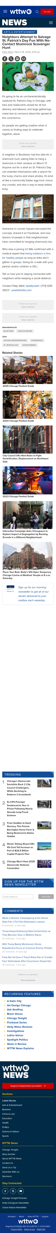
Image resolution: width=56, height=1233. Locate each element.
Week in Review (16, 1044)
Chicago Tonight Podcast (14, 1198)
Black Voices (15, 1014)
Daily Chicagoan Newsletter (15, 1202)
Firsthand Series (17, 1022)
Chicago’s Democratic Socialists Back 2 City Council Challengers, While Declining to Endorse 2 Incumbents (19, 787)
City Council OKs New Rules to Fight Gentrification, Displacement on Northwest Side (25, 459)
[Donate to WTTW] (28, 1221)
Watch (21, 1216)
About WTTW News (12, 1158)
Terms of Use (29, 1229)
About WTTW (32, 1216)
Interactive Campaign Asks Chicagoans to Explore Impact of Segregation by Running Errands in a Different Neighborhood (25, 534)
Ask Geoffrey (15, 1009)
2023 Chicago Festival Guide (18, 496)
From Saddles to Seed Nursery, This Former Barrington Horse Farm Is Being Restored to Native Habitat (20, 829)
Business (6, 1109)
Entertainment (29, 345)
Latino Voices (15, 1035)
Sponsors (7, 1176)
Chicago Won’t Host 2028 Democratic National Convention (21, 865)
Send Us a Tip (9, 1167)
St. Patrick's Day (11, 345)
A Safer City (14, 1001)
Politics (5, 1127)
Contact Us (7, 1163)
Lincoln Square (25, 331)
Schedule (12, 1216)
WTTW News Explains (21, 1048)
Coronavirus (37, 340)
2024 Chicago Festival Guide (18, 420)
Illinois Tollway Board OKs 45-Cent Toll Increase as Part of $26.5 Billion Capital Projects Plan (21, 849)
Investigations (15, 1031)
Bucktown (8, 331)
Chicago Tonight (17, 1018)
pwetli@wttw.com (21, 290)
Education (7, 1118)
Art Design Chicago (19, 1005)
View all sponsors (28, 146)
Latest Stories (9, 1100)
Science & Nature (10, 1131)
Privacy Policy (16, 1229)
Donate (47, 11)
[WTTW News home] (14, 22)
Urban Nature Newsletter (14, 1207)
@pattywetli (32, 286)
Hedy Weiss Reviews (19, 1027)
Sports (5, 1136)
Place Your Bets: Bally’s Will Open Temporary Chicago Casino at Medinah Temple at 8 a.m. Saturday (27, 575)
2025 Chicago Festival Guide (18, 386)
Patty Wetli (7, 52)
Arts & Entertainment (20, 32)
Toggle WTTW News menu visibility (52, 22)
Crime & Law (8, 1113)
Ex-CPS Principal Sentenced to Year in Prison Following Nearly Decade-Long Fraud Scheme (20, 808)
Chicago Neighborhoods (15, 340)
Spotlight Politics (17, 1040)
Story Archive (8, 1154)
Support (45, 1216)
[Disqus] (28, 646)
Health (5, 1122)
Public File (41, 1229)
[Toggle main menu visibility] (5, 11)
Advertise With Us (10, 1171)
